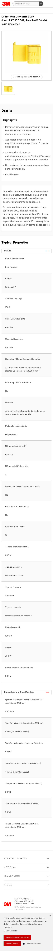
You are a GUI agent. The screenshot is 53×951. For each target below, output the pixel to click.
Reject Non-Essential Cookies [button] (17, 938)
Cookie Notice (10, 931)
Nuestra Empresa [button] (15, 859)
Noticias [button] (10, 867)
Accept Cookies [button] (12, 944)
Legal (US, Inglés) (21, 899)
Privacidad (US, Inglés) (23, 901)
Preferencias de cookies (24, 903)
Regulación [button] (12, 876)
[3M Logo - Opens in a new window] (6, 3)
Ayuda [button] (8, 885)
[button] (31, 943)
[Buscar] (41, 3)
